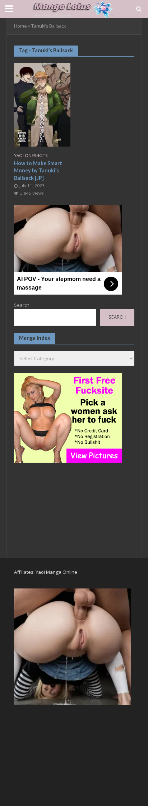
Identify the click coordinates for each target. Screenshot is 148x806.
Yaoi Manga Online (56, 572)
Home (20, 26)
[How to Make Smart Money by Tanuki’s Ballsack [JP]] (42, 104)
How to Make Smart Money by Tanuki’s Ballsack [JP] (38, 170)
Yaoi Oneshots (31, 155)
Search (21, 305)
